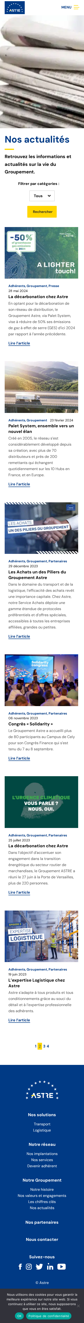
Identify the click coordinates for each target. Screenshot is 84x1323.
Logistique (42, 1130)
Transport (42, 1124)
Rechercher (42, 211)
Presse (54, 286)
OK (19, 1316)
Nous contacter (42, 1239)
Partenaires (58, 561)
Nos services (42, 1159)
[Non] (78, 1305)
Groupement (37, 286)
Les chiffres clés (42, 1201)
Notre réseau (42, 1144)
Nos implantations (42, 1153)
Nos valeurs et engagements (42, 1195)
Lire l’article (19, 343)
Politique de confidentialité (48, 1316)
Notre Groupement (42, 1180)
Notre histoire (42, 1189)
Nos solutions (42, 1115)
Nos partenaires (42, 1222)
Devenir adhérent (42, 1165)
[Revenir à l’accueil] (15, 7)
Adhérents (16, 286)
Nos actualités (42, 1207)
